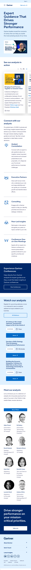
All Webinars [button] (15, 315)
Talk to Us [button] (23, 5)
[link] (15, 157)
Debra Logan (14, 105)
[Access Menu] (5, 5)
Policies (6, 560)
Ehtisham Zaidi (14, 107)
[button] (25, 1)
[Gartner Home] (10, 5)
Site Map (16, 562)
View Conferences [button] (15, 287)
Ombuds (10, 562)
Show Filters (15, 409)
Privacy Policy (13, 560)
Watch (14, 335)
